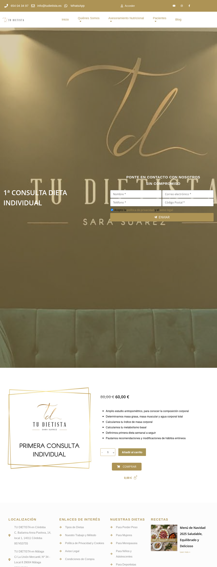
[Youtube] (174, 6)
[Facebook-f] (189, 6)
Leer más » (185, 552)
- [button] (102, 452)
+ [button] (114, 452)
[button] (127, 467)
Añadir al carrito (132, 452)
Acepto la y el (143, 210)
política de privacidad (140, 210)
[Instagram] (181, 6)
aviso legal (166, 210)
